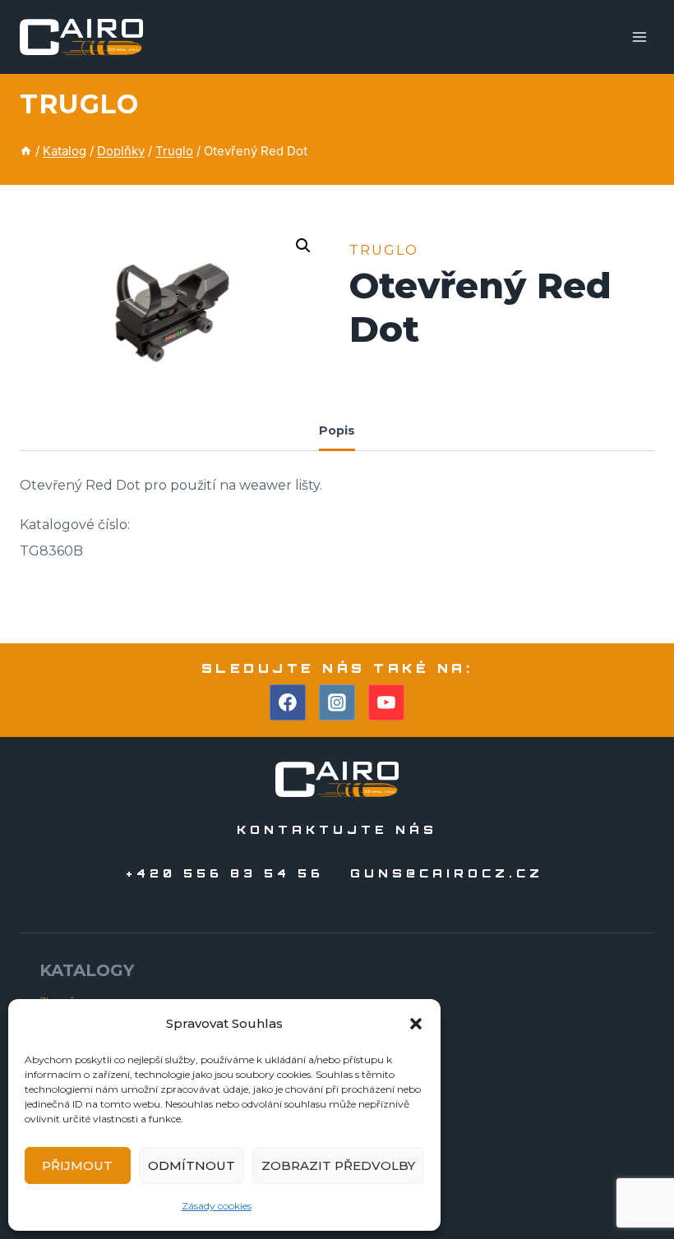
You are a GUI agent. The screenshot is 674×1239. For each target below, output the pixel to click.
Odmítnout (191, 1165)
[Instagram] (337, 702)
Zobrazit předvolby (338, 1165)
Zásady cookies (217, 1206)
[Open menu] (639, 36)
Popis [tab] (337, 430)
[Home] (26, 151)
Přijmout (77, 1165)
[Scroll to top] (631, 1180)
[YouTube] (386, 702)
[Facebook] (288, 702)
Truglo (79, 104)
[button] (416, 1024)
